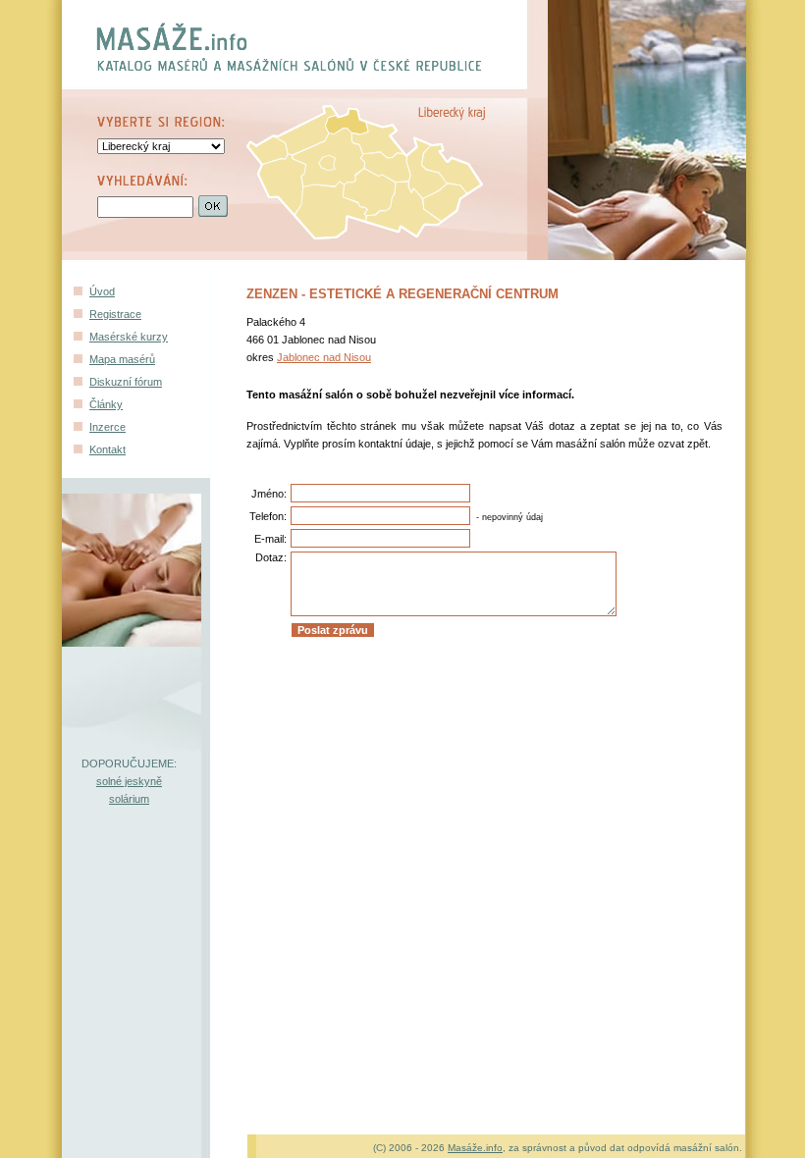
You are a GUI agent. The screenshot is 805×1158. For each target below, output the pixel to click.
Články (106, 404)
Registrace (115, 314)
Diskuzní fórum (125, 382)
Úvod (102, 291)
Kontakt (107, 449)
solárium (129, 799)
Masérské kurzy (128, 336)
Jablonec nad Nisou (324, 357)
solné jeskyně (129, 781)
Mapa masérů (122, 359)
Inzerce (107, 427)
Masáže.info (475, 1147)
